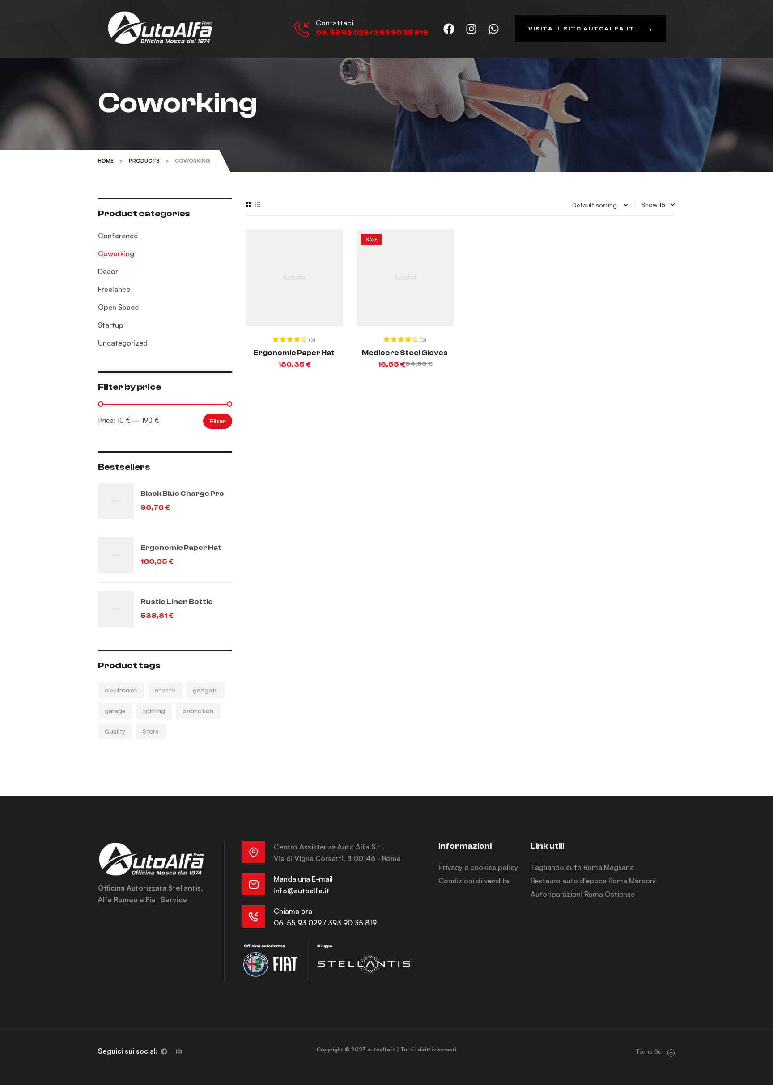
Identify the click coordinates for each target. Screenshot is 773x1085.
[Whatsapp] (494, 29)
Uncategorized (123, 342)
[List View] (257, 204)
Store (151, 731)
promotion (198, 710)
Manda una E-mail (303, 878)
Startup (110, 325)
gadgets (205, 690)
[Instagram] (471, 29)
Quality (115, 731)
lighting (154, 710)
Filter (217, 421)
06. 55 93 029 (342, 33)
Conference (118, 235)
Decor (108, 271)
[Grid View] (248, 204)
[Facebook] (449, 29)
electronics (121, 690)
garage (115, 710)
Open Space (118, 307)
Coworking (116, 253)
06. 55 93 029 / (301, 922)
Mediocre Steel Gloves (405, 353)
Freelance (114, 289)
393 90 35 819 (401, 33)
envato (165, 690)
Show (649, 204)
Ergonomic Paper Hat (294, 353)
